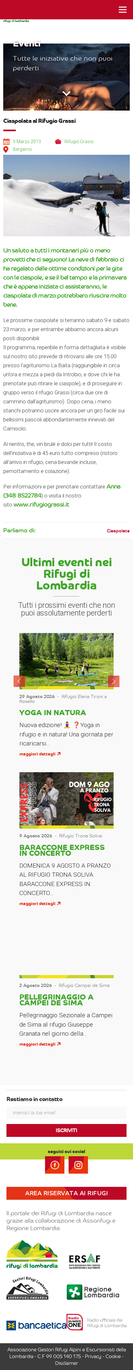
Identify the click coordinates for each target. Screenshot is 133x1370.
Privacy (93, 1356)
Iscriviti (66, 1130)
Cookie (113, 1356)
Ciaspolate (118, 531)
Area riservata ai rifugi (66, 1193)
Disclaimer (66, 1363)
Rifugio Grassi (79, 141)
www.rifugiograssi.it (41, 504)
